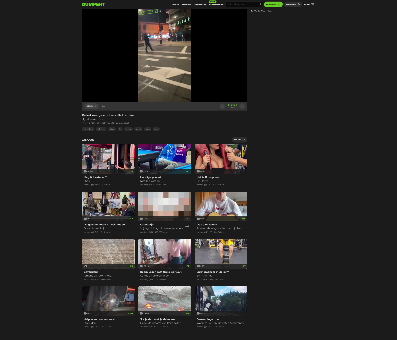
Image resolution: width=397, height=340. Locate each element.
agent (138, 129)
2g (120, 129)
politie (128, 129)
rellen (112, 129)
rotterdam (88, 129)
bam (147, 129)
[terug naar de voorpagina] (93, 4)
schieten (101, 129)
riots (156, 129)
